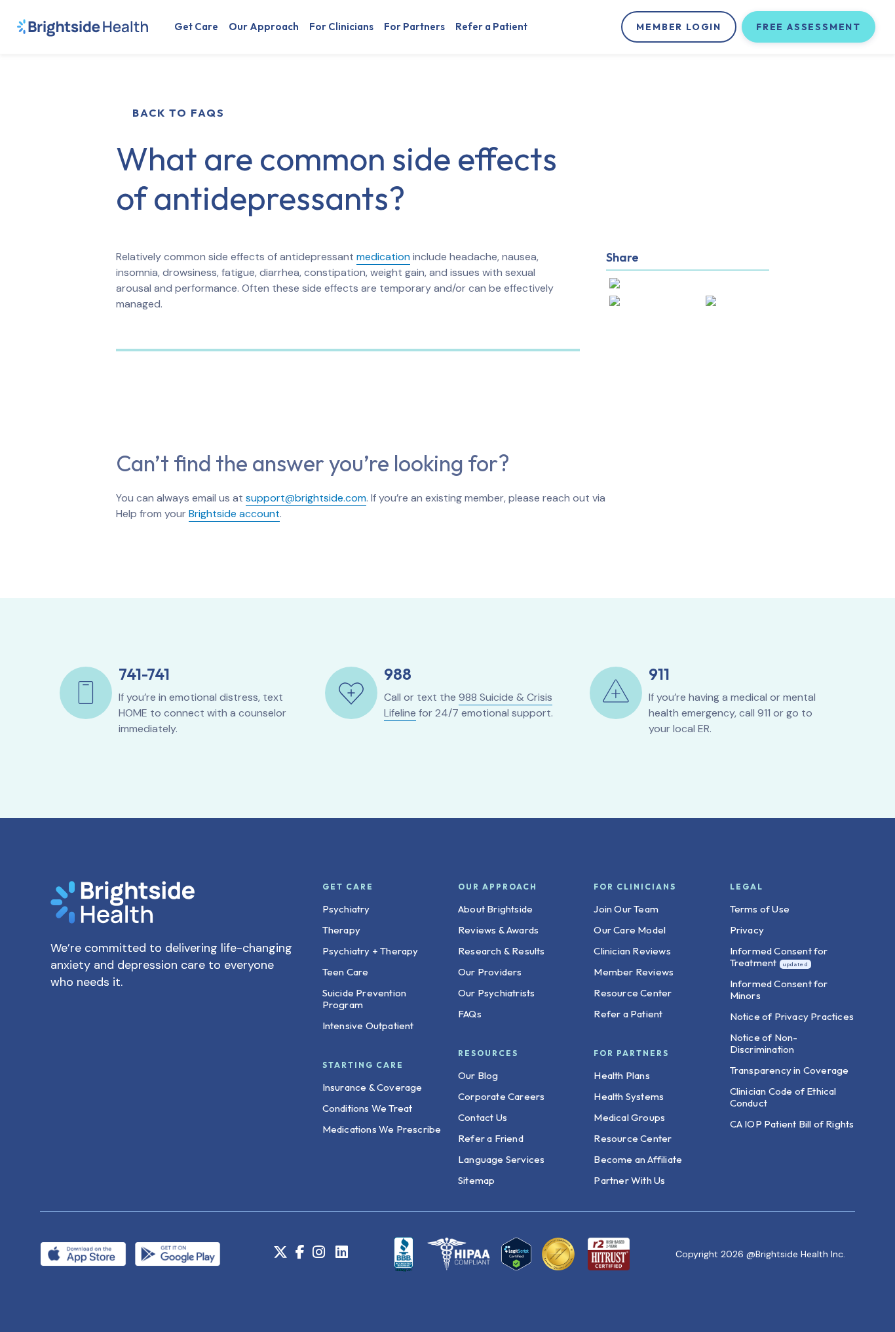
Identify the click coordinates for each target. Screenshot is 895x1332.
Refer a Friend (491, 1138)
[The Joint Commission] (554, 1254)
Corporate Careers (501, 1096)
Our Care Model (630, 930)
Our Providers (490, 972)
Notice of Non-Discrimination (764, 1043)
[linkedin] (341, 1253)
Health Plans (621, 1075)
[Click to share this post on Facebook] (649, 304)
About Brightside (495, 909)
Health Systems (629, 1096)
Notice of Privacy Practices (792, 1016)
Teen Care (345, 972)
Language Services (501, 1159)
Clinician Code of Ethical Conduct (783, 1097)
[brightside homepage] (122, 909)
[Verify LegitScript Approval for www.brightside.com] (516, 1254)
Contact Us (482, 1117)
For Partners (414, 26)
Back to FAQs (178, 112)
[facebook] (300, 1254)
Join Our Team (626, 909)
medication (383, 257)
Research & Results (501, 951)
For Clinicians (341, 26)
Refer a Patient (491, 26)
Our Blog (478, 1075)
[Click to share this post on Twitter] (643, 286)
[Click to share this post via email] (734, 304)
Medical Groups (629, 1117)
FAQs (470, 1014)
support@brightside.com (306, 498)
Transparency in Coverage (789, 1070)
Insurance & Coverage (372, 1087)
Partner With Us (629, 1180)
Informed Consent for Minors (779, 989)
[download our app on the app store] (87, 1253)
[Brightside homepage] (82, 27)
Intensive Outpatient (368, 1025)
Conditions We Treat (367, 1108)
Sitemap (476, 1180)
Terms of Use (760, 909)
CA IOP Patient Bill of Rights (792, 1124)
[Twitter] (280, 1254)
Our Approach (264, 26)
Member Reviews (634, 972)
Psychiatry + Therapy (370, 951)
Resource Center (633, 993)
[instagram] (319, 1254)
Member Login (678, 27)
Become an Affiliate (638, 1159)
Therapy (341, 930)
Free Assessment (808, 27)
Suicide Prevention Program (364, 999)
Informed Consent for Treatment (779, 957)
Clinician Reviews (632, 951)
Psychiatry (346, 909)
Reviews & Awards (498, 930)
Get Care (196, 26)
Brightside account (234, 513)
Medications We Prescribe (382, 1129)
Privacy (747, 930)
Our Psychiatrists (496, 993)
